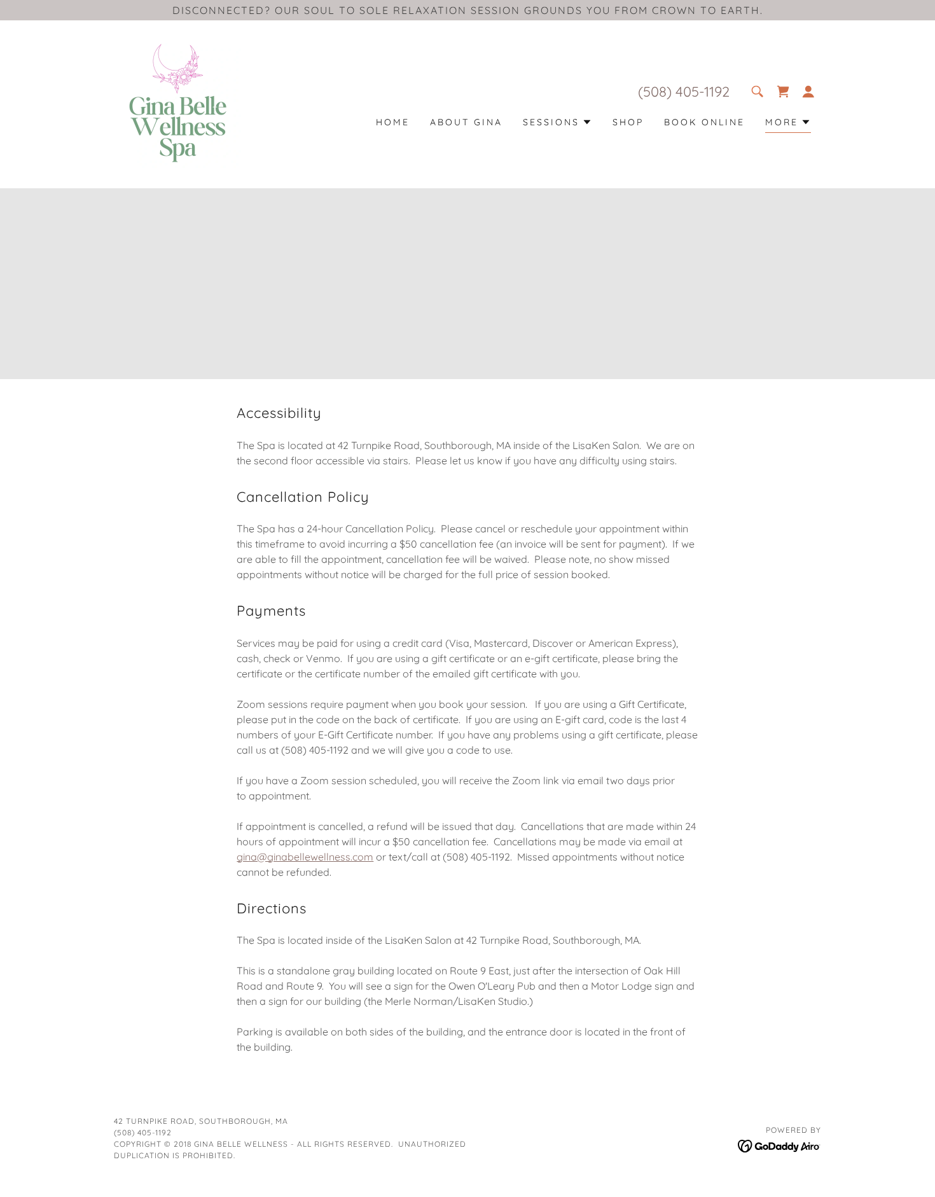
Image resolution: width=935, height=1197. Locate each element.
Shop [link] (628, 122)
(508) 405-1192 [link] (684, 91)
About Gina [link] (466, 122)
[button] (783, 91)
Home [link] (393, 122)
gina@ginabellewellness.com (305, 856)
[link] (177, 103)
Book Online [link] (704, 122)
